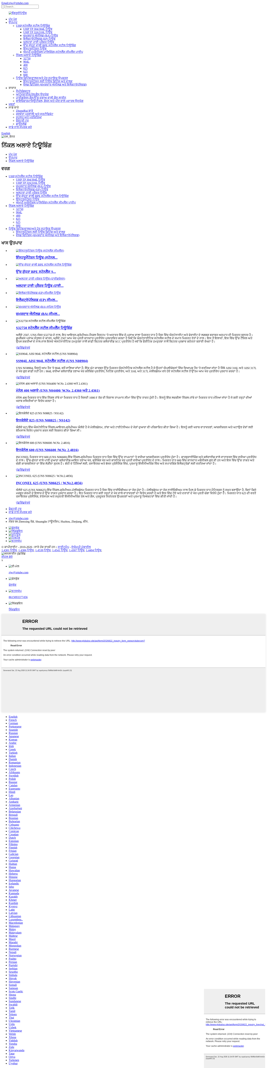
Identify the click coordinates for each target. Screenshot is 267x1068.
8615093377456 (18, 597)
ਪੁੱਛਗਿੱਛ (20, 347)
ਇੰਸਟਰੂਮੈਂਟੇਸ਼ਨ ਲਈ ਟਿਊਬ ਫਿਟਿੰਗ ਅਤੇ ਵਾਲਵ (47, 81)
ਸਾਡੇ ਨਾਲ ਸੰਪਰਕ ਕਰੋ (20, 127)
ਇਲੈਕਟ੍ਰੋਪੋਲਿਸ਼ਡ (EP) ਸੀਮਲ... (37, 300)
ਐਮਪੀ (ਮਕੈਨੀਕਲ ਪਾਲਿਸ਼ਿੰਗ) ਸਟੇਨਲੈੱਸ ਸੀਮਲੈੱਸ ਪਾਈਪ (53, 51)
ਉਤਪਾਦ (13, 22)
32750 (27, 58)
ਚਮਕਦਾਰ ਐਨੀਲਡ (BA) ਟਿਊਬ (40, 35)
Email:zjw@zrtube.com (15, 3)
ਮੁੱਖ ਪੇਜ (13, 19)
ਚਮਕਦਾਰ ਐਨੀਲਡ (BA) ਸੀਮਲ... (38, 314)
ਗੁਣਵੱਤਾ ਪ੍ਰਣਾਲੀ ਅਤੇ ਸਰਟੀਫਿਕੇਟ (34, 114)
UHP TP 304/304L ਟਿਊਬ (37, 29)
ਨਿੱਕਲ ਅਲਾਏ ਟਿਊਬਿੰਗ (28, 55)
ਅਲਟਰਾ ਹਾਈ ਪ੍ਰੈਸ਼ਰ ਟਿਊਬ (38, 42)
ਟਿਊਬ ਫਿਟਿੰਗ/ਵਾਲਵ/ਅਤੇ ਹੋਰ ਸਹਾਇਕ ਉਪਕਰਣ (42, 78)
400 (25, 65)
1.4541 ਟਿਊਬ (60, 550)
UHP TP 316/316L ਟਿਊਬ (37, 32)
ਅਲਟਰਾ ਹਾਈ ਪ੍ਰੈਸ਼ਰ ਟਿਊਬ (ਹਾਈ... (40, 286)
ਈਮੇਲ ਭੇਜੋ (7, 556)
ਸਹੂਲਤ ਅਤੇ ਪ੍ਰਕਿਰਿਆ (29, 117)
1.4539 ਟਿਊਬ (43, 550)
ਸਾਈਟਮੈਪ (63, 547)
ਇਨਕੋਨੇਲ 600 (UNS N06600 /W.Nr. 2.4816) (47, 450)
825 (25, 68)
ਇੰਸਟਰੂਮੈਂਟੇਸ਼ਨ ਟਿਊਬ (34, 48)
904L (26, 61)
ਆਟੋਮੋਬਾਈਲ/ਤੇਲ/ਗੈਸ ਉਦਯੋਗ (32, 94)
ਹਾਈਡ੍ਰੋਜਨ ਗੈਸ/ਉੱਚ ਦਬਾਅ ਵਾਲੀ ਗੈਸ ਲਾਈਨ (41, 97)
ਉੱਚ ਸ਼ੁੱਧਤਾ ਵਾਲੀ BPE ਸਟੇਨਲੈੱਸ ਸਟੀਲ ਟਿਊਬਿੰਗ (49, 45)
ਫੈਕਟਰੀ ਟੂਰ (22, 120)
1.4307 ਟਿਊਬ (76, 550)
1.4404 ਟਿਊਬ (93, 550)
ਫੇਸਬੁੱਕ (12, 584)
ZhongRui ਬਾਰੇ (24, 110)
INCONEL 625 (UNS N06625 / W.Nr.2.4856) (49, 483)
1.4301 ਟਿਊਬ (9, 550)
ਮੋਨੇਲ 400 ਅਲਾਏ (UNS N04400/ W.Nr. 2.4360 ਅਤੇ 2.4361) (58, 390)
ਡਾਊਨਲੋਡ (21, 123)
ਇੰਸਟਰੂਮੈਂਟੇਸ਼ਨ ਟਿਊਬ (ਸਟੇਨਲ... (37, 257)
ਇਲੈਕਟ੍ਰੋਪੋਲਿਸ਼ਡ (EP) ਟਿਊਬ (39, 38)
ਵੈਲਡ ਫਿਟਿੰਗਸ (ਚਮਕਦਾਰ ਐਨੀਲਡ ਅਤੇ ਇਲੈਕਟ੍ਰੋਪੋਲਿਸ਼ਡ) (55, 84)
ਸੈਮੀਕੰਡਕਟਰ (23, 91)
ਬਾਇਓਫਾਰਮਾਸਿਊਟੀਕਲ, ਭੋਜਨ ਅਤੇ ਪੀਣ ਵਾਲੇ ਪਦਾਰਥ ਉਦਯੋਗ (49, 100)
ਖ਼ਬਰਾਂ (12, 104)
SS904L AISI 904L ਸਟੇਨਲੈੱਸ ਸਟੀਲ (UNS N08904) (52, 361)
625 (25, 71)
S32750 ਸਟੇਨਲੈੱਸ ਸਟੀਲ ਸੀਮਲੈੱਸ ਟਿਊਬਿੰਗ (44, 328)
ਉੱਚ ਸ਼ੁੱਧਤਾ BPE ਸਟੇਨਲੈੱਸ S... (36, 272)
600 (25, 74)
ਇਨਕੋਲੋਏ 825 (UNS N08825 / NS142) (43, 420)
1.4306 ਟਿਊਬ (26, 550)
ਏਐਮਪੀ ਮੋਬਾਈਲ (81, 547)
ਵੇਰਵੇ (27, 347)
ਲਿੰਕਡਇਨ (14, 609)
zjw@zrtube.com (18, 518)
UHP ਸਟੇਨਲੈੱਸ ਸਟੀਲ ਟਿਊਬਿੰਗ (33, 25)
